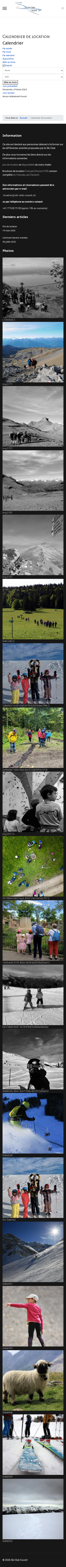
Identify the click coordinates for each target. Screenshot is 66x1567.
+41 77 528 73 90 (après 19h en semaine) (25, 208)
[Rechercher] (33, 65)
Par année (7, 48)
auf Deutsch (32, 174)
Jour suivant (8, 93)
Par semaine (8, 55)
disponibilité (28, 164)
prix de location (11, 164)
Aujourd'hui (8, 58)
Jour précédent (10, 86)
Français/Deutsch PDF (36, 171)
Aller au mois (9, 62)
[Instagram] (62, 8)
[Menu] (5, 8)
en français (19, 174)
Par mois (7, 52)
